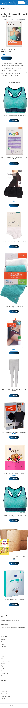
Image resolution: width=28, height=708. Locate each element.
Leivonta (3, 653)
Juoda (2, 644)
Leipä (2, 651)
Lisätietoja (6, 58)
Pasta (2, 670)
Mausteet (3, 663)
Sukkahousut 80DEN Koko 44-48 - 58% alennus (14, 200)
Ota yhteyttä (4, 691)
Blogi (2, 689)
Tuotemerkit (9, 49)
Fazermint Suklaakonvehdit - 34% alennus (14, 599)
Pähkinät (3, 668)
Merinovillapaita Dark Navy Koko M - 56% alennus (14, 432)
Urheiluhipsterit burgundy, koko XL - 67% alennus (14, 347)
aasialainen (3, 639)
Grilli (2, 641)
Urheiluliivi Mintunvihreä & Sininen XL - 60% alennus (14, 115)
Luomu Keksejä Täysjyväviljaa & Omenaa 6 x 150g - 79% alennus (14, 557)
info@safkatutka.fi (5, 632)
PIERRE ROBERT (16, 49)
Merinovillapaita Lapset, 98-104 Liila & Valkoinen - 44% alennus (14, 157)
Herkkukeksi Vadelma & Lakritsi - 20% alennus (14, 473)
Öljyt (2, 666)
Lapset (2, 649)
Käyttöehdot (4, 693)
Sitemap (3, 698)
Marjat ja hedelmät (5, 661)
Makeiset (3, 656)
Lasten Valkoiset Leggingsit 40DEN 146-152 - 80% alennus (14, 390)
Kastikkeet (3, 646)
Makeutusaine (4, 658)
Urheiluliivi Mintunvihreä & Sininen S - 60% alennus (14, 515)
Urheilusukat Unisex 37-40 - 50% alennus (14, 306)
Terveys (3, 678)
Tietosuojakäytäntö (5, 696)
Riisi (2, 675)
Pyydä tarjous (21, 3)
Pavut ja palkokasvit (5, 673)
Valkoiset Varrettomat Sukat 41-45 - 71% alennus (14, 241)
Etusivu (2, 18)
